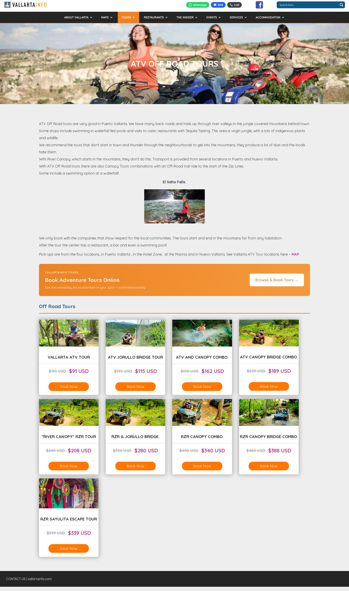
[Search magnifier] (341, 4)
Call (236, 4)
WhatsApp (200, 4)
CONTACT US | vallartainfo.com (29, 579)
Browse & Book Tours (276, 280)
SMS (220, 4)
